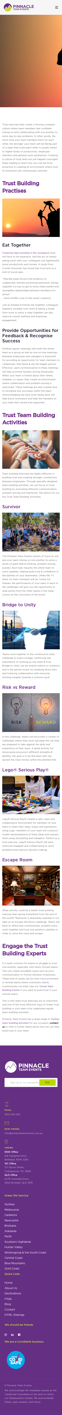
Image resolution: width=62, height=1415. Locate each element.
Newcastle (12, 1220)
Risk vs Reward (18, 687)
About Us (11, 1288)
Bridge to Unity (19, 604)
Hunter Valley (14, 1247)
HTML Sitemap (14, 1314)
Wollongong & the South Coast (25, 1252)
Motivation (8, 92)
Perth (8, 1236)
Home (9, 1282)
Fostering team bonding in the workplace (25, 253)
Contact (10, 1309)
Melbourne (12, 1209)
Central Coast (14, 1257)
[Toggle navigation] (49, 7)
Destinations (13, 1293)
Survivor (11, 506)
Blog (8, 1304)
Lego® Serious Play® (25, 769)
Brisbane (10, 1225)
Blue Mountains (15, 1263)
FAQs (8, 1298)
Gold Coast (12, 1268)
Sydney (10, 1204)
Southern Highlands (18, 1241)
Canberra (11, 1215)
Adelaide (11, 1231)
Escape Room (17, 859)
